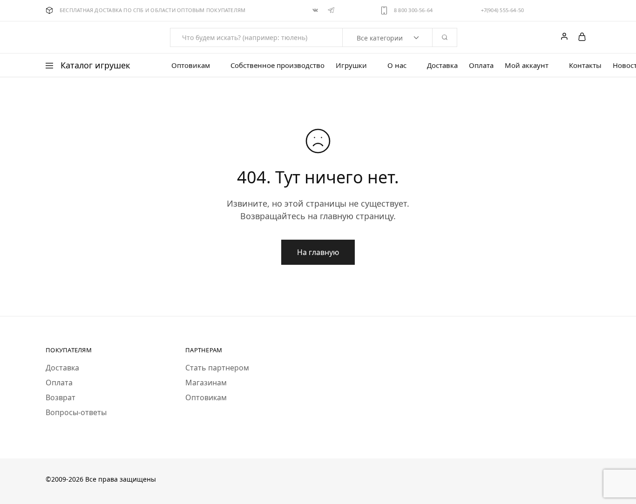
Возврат (60, 397)
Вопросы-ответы (76, 412)
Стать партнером (217, 368)
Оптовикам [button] (190, 65)
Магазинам (206, 382)
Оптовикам (206, 397)
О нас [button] (396, 65)
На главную (318, 252)
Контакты (585, 65)
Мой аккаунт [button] (526, 65)
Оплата (481, 65)
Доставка (442, 65)
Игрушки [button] (351, 65)
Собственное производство (277, 65)
